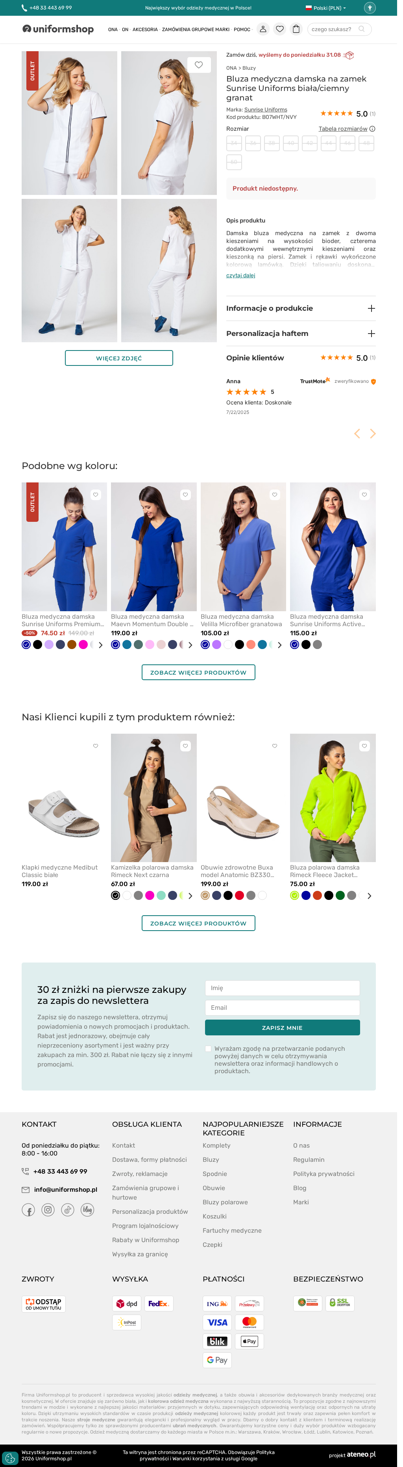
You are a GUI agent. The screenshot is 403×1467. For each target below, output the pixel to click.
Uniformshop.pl (53, 1458)
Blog (300, 1188)
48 (366, 143)
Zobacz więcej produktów (198, 672)
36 (253, 143)
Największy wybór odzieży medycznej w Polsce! (198, 8)
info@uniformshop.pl (65, 1189)
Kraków (271, 1432)
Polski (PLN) (327, 8)
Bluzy (249, 68)
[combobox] (339, 30)
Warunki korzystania (196, 1458)
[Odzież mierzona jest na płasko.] (372, 128)
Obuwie (214, 1188)
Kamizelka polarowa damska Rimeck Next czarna (152, 871)
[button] (301, 308)
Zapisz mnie (282, 1027)
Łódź (309, 1432)
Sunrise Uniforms (265, 109)
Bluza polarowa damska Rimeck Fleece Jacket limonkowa (325, 871)
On (125, 29)
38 (271, 143)
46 (347, 143)
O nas (301, 1145)
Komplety (217, 1145)
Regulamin (309, 1159)
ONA (231, 68)
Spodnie (215, 1174)
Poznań (364, 1432)
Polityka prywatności (324, 1174)
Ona (113, 29)
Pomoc (242, 29)
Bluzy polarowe (225, 1202)
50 (234, 162)
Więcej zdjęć (119, 358)
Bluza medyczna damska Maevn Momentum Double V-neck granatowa (153, 620)
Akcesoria (145, 29)
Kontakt (123, 1145)
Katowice (343, 1432)
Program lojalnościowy (145, 1226)
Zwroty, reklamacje (140, 1174)
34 (234, 143)
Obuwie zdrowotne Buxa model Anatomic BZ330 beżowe (237, 871)
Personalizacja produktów (150, 1211)
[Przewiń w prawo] (97, 645)
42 (309, 143)
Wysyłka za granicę (140, 1254)
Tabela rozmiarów (343, 128)
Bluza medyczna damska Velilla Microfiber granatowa (241, 620)
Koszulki (215, 1216)
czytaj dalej (240, 275)
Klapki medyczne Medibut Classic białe (60, 871)
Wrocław (291, 1432)
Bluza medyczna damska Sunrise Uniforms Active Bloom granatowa (326, 620)
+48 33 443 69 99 (51, 8)
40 (290, 143)
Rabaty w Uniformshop (145, 1240)
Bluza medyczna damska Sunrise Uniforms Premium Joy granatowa (61, 620)
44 (328, 143)
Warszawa (249, 1432)
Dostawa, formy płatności (149, 1159)
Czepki (212, 1244)
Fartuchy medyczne (232, 1230)
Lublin (323, 1432)
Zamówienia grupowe (188, 29)
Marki (222, 29)
